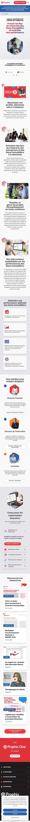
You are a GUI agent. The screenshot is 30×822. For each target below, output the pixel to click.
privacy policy (14, 799)
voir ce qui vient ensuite (17, 10)
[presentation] (13, 75)
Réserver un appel (20, 2)
